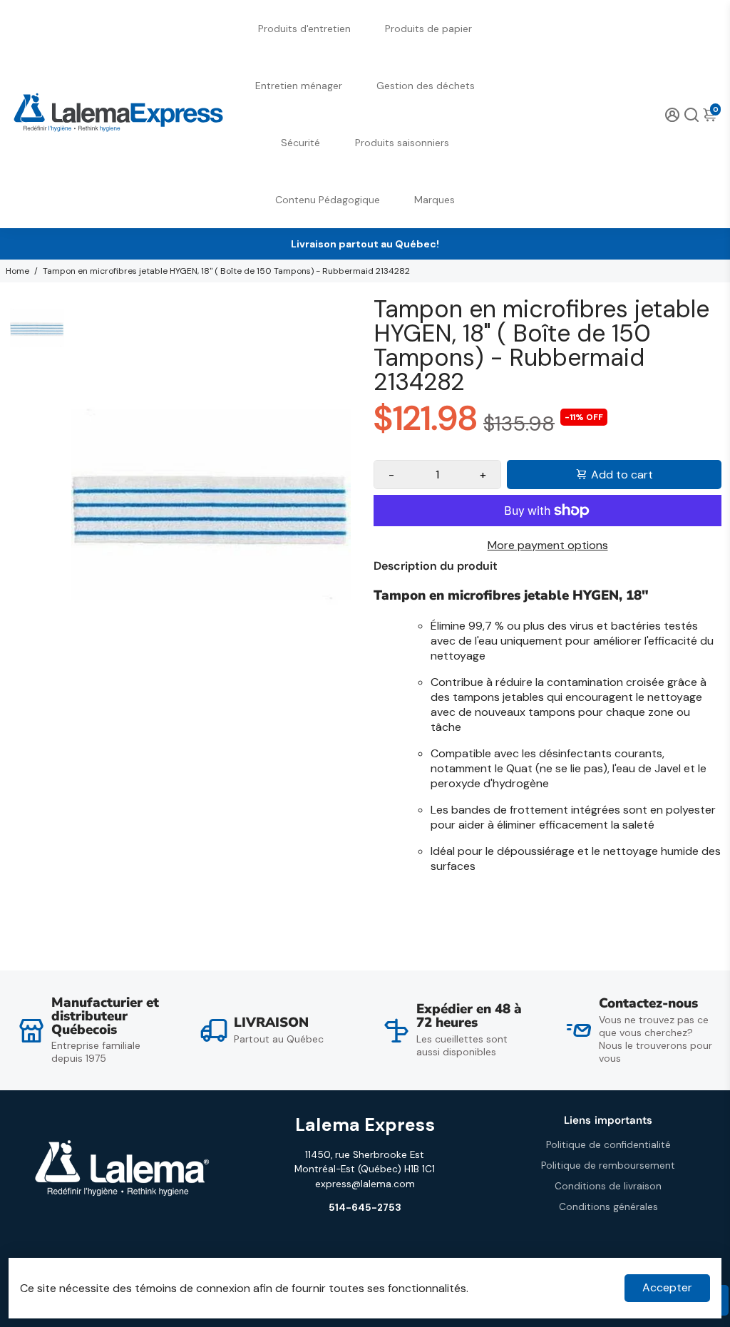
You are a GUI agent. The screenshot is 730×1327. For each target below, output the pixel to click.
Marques (434, 199)
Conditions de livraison (608, 1186)
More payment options (548, 545)
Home (17, 271)
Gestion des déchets (425, 85)
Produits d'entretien (304, 28)
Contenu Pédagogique (327, 199)
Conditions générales (608, 1207)
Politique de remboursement (608, 1165)
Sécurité (300, 142)
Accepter (667, 1287)
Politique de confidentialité (608, 1145)
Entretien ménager (298, 85)
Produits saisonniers (402, 142)
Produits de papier (428, 28)
